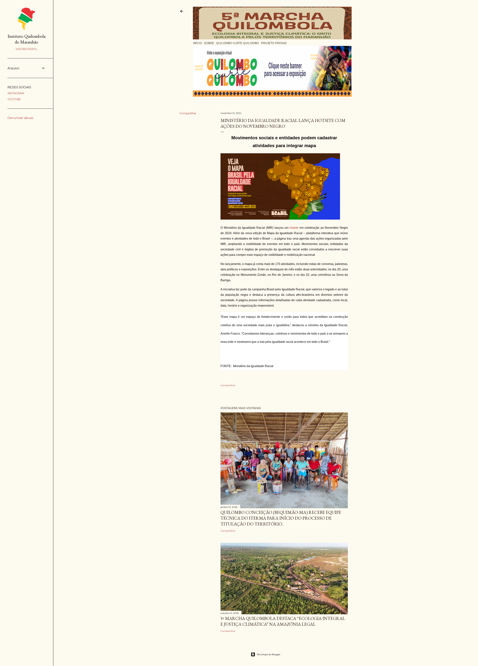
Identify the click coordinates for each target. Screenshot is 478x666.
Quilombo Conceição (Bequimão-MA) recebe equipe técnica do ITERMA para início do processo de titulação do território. (281, 518)
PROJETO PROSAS (274, 43)
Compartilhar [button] (187, 113)
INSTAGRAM (15, 93)
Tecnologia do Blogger (268, 654)
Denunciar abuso (20, 118)
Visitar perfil (27, 49)
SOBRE (209, 43)
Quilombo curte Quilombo (237, 43)
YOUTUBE (14, 99)
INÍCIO (197, 43)
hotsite (294, 227)
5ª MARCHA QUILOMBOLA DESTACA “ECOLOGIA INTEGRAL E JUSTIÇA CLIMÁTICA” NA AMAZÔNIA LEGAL (283, 621)
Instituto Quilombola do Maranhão (27, 39)
